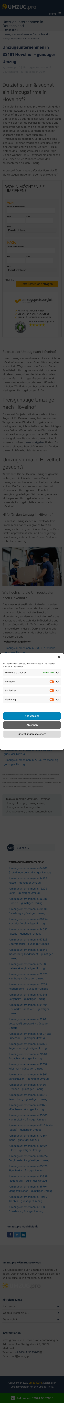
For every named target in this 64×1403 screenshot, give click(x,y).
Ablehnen (32, 724)
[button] (59, 657)
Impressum (54, 741)
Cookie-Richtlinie (8, 743)
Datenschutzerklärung (32, 741)
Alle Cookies (32, 715)
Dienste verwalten (32, 706)
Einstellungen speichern (32, 734)
